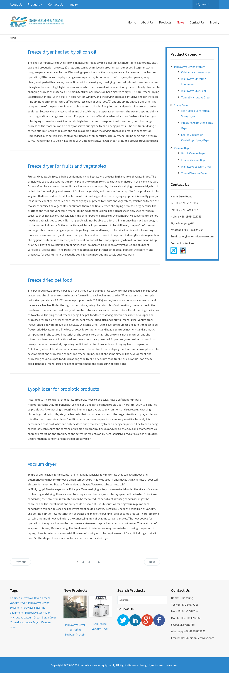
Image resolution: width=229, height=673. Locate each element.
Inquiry (73, 4)
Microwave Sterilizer (193, 91)
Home (132, 22)
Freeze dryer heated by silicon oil (62, 52)
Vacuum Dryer (182, 148)
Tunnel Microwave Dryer (195, 97)
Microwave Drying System (189, 67)
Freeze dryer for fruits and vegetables (67, 166)
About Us (16, 4)
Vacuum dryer (42, 464)
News (180, 22)
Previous (20, 562)
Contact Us (55, 4)
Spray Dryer (181, 105)
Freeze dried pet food (50, 280)
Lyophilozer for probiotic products (63, 389)
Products (34, 4)
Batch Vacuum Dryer (193, 153)
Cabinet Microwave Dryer (196, 72)
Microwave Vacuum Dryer (196, 166)
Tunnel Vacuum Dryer (194, 173)
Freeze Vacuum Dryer (194, 160)
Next (152, 562)
